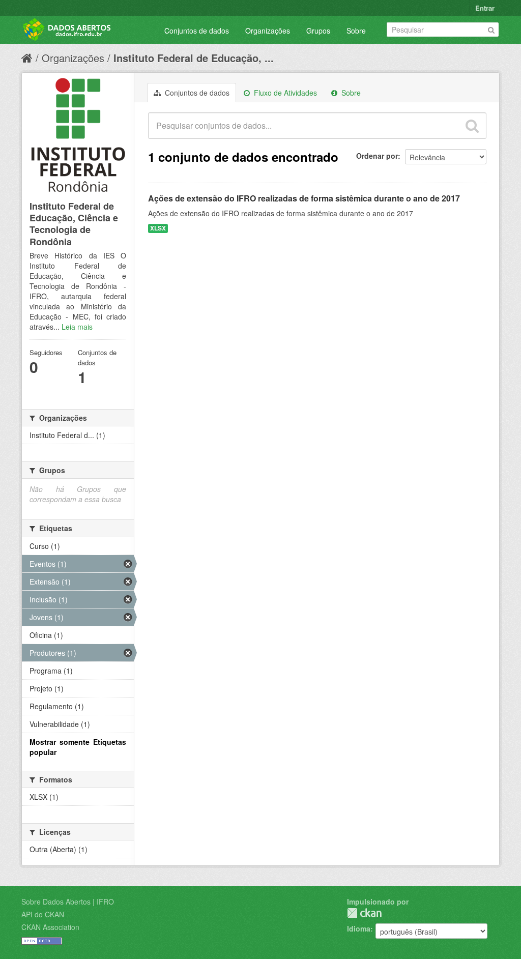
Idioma (358, 928)
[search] (472, 125)
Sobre (356, 30)
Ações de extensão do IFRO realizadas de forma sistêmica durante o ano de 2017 (304, 198)
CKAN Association (50, 927)
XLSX (158, 228)
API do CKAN (42, 914)
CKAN (364, 913)
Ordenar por (377, 156)
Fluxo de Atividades (284, 93)
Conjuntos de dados (196, 30)
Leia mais (77, 327)
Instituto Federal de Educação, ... (193, 57)
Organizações (267, 30)
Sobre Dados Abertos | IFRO (67, 901)
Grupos (318, 30)
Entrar (485, 8)
